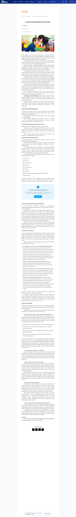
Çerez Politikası (28, 514)
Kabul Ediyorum (47, 513)
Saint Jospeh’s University (26, 420)
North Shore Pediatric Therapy (39, 418)
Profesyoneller (40, 1)
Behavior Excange (49, 418)
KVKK (33, 514)
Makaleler (28, 16)
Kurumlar (26, 1)
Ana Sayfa (15, 1)
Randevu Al (21, 1)
